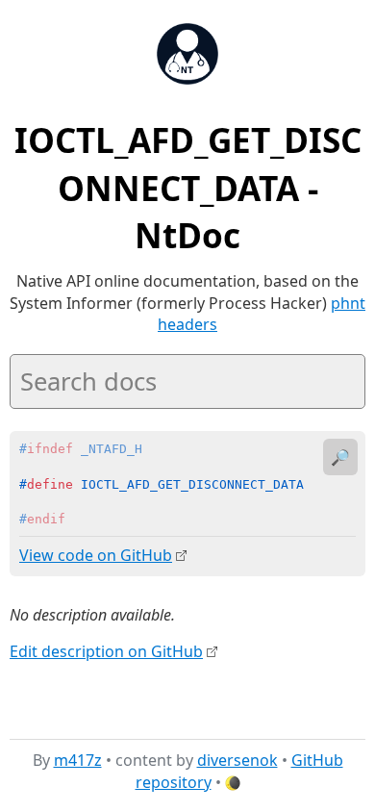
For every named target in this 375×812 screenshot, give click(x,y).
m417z (78, 760)
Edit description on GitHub (106, 651)
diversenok (237, 760)
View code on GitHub (95, 555)
